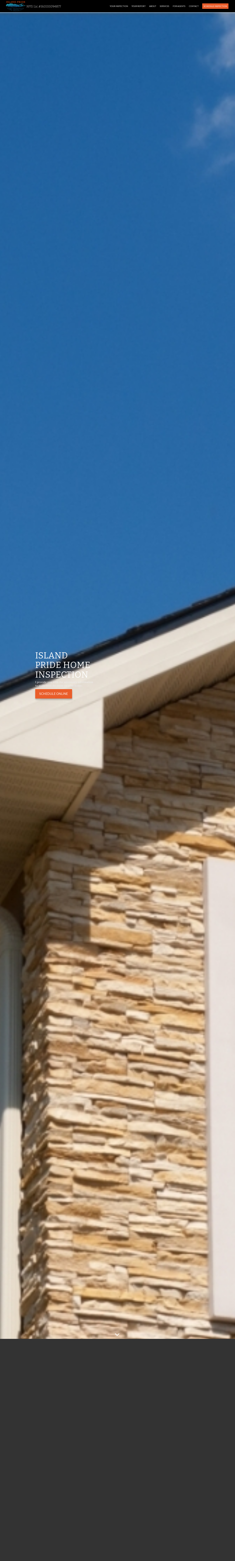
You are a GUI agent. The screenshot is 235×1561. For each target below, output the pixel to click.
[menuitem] (119, 6)
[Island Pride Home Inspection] (33, 6)
